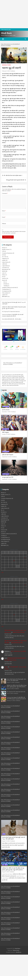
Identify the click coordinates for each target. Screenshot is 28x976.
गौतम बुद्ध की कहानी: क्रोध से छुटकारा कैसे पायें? (15, 180)
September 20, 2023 (6, 456)
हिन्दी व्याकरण (4, 296)
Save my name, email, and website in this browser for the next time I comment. (14, 232)
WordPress (18, 952)
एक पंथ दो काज (5, 410)
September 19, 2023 (6, 479)
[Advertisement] (14, 14)
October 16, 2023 (6, 434)
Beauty (3, 247)
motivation (4, 267)
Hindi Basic (6, 33)
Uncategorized (5, 291)
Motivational (5, 269)
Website (4, 223)
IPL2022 (5, 284)
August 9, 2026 (10, 688)
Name (4, 210)
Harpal (6, 667)
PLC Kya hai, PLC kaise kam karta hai (11, 311)
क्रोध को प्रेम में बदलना (7, 454)
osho (3, 273)
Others (3, 274)
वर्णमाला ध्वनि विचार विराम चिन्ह (18, 632)
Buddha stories (6, 65)
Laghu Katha (5, 265)
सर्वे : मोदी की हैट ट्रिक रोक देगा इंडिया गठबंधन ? (13, 175)
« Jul (2, 572)
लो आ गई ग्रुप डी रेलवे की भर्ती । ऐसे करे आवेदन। (12, 319)
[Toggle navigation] (3, 39)
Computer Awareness (7, 253)
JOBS (3, 264)
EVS (3, 255)
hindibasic (13, 71)
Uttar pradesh (5, 293)
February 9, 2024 (6, 71)
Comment (5, 193)
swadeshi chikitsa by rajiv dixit (9, 287)
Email (3, 217)
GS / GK (4, 256)
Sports (3, 280)
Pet (3, 276)
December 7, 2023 (6, 411)
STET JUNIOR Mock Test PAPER (18, 651)
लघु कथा (4, 390)
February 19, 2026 (11, 700)
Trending (6, 285)
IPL (4, 282)
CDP (3, 251)
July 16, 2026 (10, 693)
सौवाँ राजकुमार (5, 432)
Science (4, 278)
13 (14, 560)
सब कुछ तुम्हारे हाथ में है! (7, 477)
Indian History (5, 262)
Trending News (5, 289)
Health (3, 260)
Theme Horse (16, 950)
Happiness (4, 258)
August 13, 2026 (10, 682)
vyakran (4, 294)
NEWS (3, 271)
